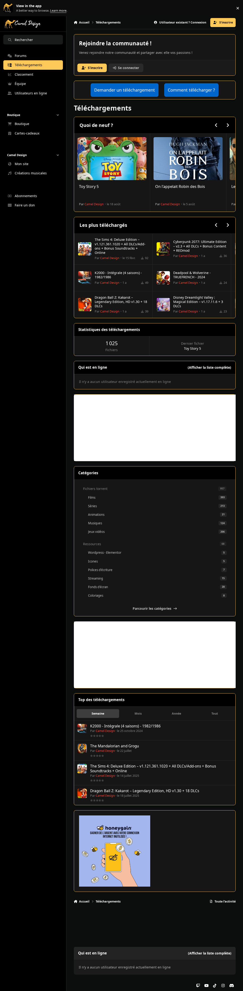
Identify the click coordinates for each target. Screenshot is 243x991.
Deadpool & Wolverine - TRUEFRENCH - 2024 (192, 274)
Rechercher (24, 39)
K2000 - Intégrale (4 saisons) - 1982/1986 (118, 274)
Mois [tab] (138, 714)
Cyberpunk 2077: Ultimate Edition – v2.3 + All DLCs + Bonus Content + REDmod (200, 245)
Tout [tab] (214, 714)
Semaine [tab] (98, 714)
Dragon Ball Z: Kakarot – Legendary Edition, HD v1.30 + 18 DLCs (121, 301)
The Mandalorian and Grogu (114, 746)
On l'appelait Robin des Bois (180, 186)
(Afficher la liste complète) (209, 367)
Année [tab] (176, 714)
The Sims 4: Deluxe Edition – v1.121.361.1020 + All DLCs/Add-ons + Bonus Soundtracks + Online (120, 246)
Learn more (9, 8)
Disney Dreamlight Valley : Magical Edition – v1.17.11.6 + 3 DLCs (198, 301)
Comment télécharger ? (191, 90)
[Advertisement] (155, 428)
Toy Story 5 (89, 186)
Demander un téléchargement (124, 90)
